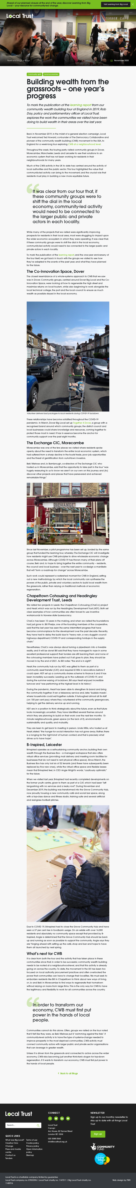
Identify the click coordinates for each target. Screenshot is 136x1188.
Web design (117, 1180)
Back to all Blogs (69, 1074)
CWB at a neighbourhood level (84, 144)
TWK (129, 1180)
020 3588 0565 (54, 1139)
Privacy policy (32, 1146)
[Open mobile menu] (126, 17)
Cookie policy (32, 1143)
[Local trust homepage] (20, 16)
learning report (80, 105)
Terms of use (31, 1140)
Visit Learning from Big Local (116, 4)
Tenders (8, 1158)
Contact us (10, 1155)
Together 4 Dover (82, 423)
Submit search (38, 1125)
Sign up (98, 1134)
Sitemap (30, 1155)
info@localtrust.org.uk (57, 1142)
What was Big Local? (14, 1140)
